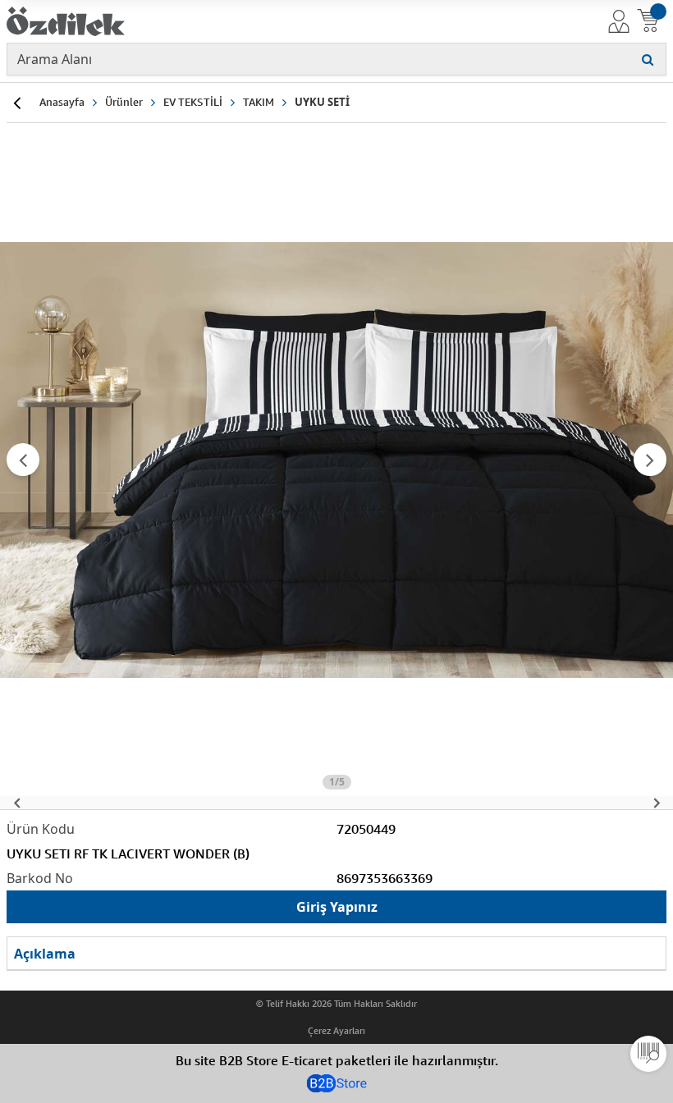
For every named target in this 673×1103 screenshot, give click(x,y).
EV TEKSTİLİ (192, 101)
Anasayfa (62, 101)
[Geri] (16, 102)
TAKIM (258, 101)
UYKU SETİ (322, 101)
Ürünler (124, 101)
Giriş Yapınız (337, 907)
